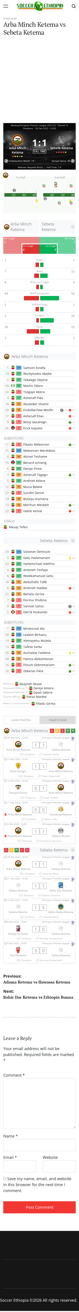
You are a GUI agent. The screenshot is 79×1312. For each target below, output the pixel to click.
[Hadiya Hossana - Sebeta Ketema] (39, 930)
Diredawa (28, 128)
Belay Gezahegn (35, 422)
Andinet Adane (34, 481)
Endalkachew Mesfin (38, 410)
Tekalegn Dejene (35, 380)
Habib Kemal (32, 511)
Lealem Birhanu (35, 635)
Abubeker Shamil (35, 404)
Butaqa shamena (35, 499)
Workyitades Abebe (37, 374)
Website (50, 1157)
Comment (14, 1075)
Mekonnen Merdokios (39, 450)
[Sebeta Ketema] (61, 145)
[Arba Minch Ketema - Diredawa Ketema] (39, 811)
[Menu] (5, 6)
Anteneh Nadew (35, 588)
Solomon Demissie (36, 552)
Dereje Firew (32, 468)
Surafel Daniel (33, 493)
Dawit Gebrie (42, 692)
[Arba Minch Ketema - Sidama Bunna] (39, 833)
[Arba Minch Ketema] (17, 145)
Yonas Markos (36, 697)
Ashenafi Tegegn (35, 475)
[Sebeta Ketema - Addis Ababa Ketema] (39, 909)
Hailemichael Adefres (39, 564)
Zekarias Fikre (33, 671)
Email (10, 1157)
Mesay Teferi (18, 527)
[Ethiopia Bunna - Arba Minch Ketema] (39, 789)
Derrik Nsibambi (35, 612)
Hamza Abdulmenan (38, 659)
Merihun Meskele (36, 505)
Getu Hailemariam (36, 558)
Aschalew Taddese (36, 653)
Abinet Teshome (35, 456)
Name (10, 1136)
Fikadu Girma (45, 703)
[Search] (74, 6)
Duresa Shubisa (35, 600)
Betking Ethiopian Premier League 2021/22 (33, 125)
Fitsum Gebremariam (38, 665)
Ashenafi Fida (33, 398)
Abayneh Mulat (30, 684)
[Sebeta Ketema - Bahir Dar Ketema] (39, 887)
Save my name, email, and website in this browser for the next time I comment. (37, 1184)
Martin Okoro (33, 386)
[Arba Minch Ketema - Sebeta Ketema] (39, 746)
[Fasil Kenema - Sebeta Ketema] (39, 952)
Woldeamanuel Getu (38, 576)
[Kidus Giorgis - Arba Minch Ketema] (39, 768)
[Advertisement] (39, 81)
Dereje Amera (43, 688)
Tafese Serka (32, 647)
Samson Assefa (34, 368)
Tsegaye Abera (34, 392)
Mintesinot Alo (34, 628)
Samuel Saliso (33, 606)
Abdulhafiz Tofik (35, 582)
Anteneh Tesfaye (35, 570)
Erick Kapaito (32, 428)
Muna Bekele (32, 487)
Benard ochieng (35, 463)
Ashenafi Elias (33, 416)
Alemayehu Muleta (37, 641)
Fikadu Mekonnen (36, 444)
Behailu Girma (33, 594)
